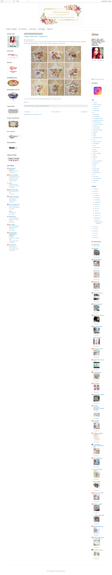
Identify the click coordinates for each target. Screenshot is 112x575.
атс (94, 112)
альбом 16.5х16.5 (97, 104)
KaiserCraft (95, 163)
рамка (94, 135)
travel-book (95, 176)
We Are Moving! (12, 212)
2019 (94, 189)
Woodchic (95, 180)
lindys (94, 166)
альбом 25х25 (96, 106)
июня (96, 208)
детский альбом (97, 122)
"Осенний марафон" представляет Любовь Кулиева (14, 219)
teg (94, 174)
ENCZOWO (96, 383)
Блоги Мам (96, 244)
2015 (94, 228)
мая (96, 211)
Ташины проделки (98, 526)
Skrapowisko (96, 271)
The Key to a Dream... (98, 315)
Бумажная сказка (98, 349)
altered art (95, 151)
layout (94, 165)
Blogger (63, 571)
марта (96, 215)
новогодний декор (97, 130)
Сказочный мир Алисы (97, 469)
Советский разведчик (96, 421)
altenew (95, 149)
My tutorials (23, 29)
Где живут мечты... (98, 550)
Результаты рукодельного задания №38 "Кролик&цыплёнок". (14, 239)
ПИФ (94, 134)
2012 (94, 235)
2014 (94, 231)
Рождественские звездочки (36, 36)
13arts (10, 183)
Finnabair (95, 248)
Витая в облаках (97, 304)
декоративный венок (98, 120)
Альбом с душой (97, 504)
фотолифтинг (96, 143)
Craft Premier (12, 245)
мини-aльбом (96, 128)
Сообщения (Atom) (37, 114)
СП (94, 139)
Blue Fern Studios (13, 175)
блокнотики (96, 114)
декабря (97, 195)
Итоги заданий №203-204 (14, 191)
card (94, 159)
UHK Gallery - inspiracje (12, 169)
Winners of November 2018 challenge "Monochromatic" (14, 199)
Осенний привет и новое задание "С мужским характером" (14, 247)
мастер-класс (96, 126)
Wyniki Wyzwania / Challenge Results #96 (14, 185)
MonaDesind (96, 170)
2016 (94, 226)
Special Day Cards (13, 190)
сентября (97, 202)
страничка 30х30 (97, 141)
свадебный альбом (97, 137)
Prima (10, 211)
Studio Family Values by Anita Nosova (98, 538)
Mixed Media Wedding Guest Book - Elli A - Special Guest (14, 227)
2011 (94, 237)
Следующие (27, 111)
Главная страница (11, 29)
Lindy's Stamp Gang (14, 204)
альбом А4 (95, 108)
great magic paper (97, 458)
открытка (95, 132)
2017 (94, 193)
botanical (95, 157)
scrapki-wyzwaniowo (14, 196)
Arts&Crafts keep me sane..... (98, 360)
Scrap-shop (32, 29)
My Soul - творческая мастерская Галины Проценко (98, 407)
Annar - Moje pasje (98, 515)
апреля (96, 213)
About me (50, 29)
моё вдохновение (97, 326)
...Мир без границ (98, 433)
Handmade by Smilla (98, 394)
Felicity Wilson (97, 337)
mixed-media (96, 168)
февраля (97, 217)
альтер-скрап (96, 110)
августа (97, 204)
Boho (94, 155)
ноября (97, 197)
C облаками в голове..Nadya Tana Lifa (98, 445)
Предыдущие (84, 111)
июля (96, 206)
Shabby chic (96, 282)
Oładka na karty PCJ (13, 171)
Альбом (95, 102)
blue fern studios (97, 153)
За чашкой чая (97, 372)
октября (97, 200)
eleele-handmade (97, 259)
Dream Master (97, 481)
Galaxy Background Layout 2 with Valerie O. (14, 206)
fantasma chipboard (97, 161)
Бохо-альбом (96, 116)
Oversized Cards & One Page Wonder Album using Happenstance (14, 178)
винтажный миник (97, 118)
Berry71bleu (12, 224)
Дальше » (26, 102)
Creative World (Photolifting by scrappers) (13, 234)
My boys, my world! (98, 493)
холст (94, 145)
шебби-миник (96, 147)
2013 (94, 233)
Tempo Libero (12, 216)
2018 (94, 191)
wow (94, 182)
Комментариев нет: (45, 106)
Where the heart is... (98, 293)
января (96, 220)
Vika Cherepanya (97, 178)
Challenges (41, 29)
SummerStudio (96, 172)
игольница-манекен (98, 124)
